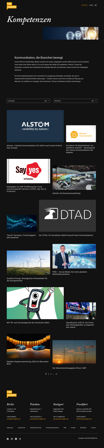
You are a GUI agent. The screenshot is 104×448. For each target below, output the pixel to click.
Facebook (8, 438)
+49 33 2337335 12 (36, 417)
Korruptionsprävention (52, 427)
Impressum (10, 427)
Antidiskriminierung (35, 427)
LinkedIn (16, 438)
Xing (20, 438)
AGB (65, 427)
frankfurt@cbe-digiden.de (84, 419)
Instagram (12, 438)
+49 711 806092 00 (59, 417)
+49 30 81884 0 (11, 417)
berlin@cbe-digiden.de (13, 419)
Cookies (93, 427)
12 (56, 374)
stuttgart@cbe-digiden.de (61, 419)
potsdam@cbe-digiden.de (38, 419)
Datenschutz (21, 427)
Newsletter (83, 427)
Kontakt (73, 427)
